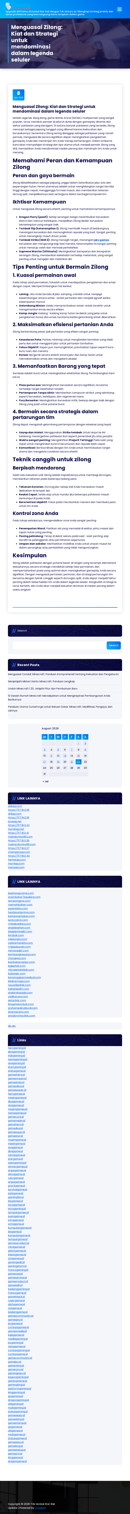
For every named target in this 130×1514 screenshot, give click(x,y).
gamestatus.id (17, 1450)
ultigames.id (15, 1431)
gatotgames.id (17, 1251)
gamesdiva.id (16, 1086)
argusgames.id (17, 1170)
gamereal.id (15, 1274)
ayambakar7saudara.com (24, 897)
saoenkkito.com (18, 908)
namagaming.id (17, 1059)
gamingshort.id (17, 1266)
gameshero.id (16, 1075)
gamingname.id (17, 1381)
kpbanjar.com (16, 973)
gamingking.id (16, 1385)
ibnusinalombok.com (21, 1004)
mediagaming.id (18, 1339)
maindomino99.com (20, 837)
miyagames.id (16, 1247)
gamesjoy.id (15, 1320)
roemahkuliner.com (20, 905)
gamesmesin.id (17, 1078)
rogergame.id (16, 1300)
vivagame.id (15, 1147)
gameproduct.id (18, 1281)
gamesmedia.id (17, 1331)
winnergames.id (17, 1166)
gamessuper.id (17, 1090)
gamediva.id (15, 1128)
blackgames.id (17, 1254)
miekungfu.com (17, 939)
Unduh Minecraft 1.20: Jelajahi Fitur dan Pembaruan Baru (42, 688)
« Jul (45, 781)
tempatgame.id (17, 1239)
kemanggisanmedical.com (24, 977)
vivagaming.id (16, 1063)
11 (51, 755)
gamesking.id (16, 1419)
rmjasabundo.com (19, 947)
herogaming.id (17, 1048)
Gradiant (40, 1508)
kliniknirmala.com (19, 981)
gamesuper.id (16, 1132)
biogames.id (15, 1201)
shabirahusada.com (20, 993)
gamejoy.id (14, 1362)
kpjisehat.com (16, 966)
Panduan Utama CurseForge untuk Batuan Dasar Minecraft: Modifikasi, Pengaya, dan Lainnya (60, 708)
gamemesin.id (16, 1120)
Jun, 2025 (18, 94)
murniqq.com (16, 863)
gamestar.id (15, 1136)
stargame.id (15, 1159)
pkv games (101, 240)
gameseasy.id (16, 1415)
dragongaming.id (18, 1400)
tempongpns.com (19, 901)
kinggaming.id (16, 1392)
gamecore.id (16, 1117)
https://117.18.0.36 (18, 810)
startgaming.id (17, 1067)
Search (22, 631)
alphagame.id (16, 1304)
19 (58, 761)
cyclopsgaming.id (19, 1350)
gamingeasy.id (17, 1373)
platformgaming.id (19, 1388)
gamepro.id (15, 1453)
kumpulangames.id (19, 1228)
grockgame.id (16, 1186)
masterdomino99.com (22, 844)
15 (78, 755)
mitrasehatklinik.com (21, 970)
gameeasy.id (16, 1442)
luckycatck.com (18, 920)
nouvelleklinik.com (19, 985)
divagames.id (16, 1101)
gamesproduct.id (18, 1243)
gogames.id (15, 1427)
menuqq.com (16, 867)
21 (72, 761)
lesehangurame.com (21, 893)
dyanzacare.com (18, 1012)
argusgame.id (16, 1182)
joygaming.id (15, 1342)
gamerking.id (16, 1365)
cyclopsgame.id (18, 1354)
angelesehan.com (19, 927)
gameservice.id (17, 1277)
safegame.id (15, 1193)
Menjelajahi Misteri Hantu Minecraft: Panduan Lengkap (41, 681)
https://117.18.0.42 (18, 825)
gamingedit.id (16, 1262)
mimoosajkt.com (18, 950)
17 (44, 761)
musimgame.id (17, 1140)
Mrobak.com (16, 935)
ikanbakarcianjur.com (21, 962)
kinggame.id (15, 1457)
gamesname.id (17, 1423)
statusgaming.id (18, 1411)
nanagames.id (16, 1346)
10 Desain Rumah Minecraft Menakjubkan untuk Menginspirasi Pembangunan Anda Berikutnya (59, 697)
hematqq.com (17, 860)
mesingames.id (17, 1097)
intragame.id (16, 1220)
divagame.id (15, 1151)
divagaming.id (16, 1052)
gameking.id (15, 1446)
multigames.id (16, 1434)
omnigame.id (16, 1224)
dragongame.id (17, 1461)
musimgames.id (17, 1109)
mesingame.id (16, 1143)
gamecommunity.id (20, 1358)
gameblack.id (16, 1297)
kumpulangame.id (19, 1235)
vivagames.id (16, 1105)
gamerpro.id (15, 1369)
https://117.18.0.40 (19, 856)
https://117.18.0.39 (18, 817)
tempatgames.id (18, 1212)
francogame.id (17, 1293)
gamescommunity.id (20, 1316)
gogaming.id (15, 1396)
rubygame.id (15, 1178)
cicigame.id (15, 1308)
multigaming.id (17, 1408)
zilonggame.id (16, 1174)
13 (65, 755)
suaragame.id (16, 1216)
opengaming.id (17, 1163)
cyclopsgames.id (18, 1327)
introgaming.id (17, 1208)
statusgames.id (17, 1438)
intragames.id (16, 1205)
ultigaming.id (15, 1404)
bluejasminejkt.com (20, 931)
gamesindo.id (16, 1082)
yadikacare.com (18, 996)
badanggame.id (17, 1312)
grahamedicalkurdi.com (23, 1008)
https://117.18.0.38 (18, 840)
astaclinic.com (17, 1000)
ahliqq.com (15, 814)
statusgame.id (17, 1071)
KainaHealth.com (18, 989)
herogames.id (16, 1094)
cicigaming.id (16, 1258)
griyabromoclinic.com (21, 1016)
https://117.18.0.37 (18, 848)
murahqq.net (16, 829)
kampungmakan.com (21, 916)
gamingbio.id (16, 1197)
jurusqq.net (15, 821)
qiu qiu (12, 1026)
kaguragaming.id (18, 1377)
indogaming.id (16, 1055)
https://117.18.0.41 (18, 833)
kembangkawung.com (22, 954)
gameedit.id (15, 1285)
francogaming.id (18, 1270)
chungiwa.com (17, 958)
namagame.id (16, 1155)
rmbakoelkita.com (19, 924)
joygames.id (15, 1323)
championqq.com (19, 852)
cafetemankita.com (20, 943)
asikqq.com (15, 806)
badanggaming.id (18, 1289)
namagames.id (17, 1113)
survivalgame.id (17, 1189)
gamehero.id (16, 1124)
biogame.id (15, 1231)
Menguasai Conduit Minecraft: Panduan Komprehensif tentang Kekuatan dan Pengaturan (63, 674)
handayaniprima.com (21, 912)
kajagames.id (16, 1335)
